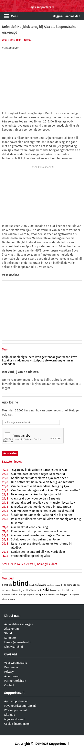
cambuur (50, 585)
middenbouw (23, 360)
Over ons (10, 654)
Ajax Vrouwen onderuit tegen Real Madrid (38, 474)
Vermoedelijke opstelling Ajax (30, 556)
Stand (8, 633)
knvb (74, 357)
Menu (14, 16)
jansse (33, 590)
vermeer (67, 360)
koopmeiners (55, 590)
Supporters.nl (14, 693)
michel (14, 594)
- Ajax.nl (27, 40)
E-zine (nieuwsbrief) (17, 642)
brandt (31, 585)
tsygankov (65, 594)
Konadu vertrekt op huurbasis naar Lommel (39, 531)
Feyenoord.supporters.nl (20, 706)
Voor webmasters (15, 663)
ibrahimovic (16, 590)
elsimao (77, 585)
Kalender (10, 638)
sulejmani (51, 595)
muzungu (22, 594)
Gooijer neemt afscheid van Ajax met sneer (39, 478)
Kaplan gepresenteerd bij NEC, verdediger (38, 552)
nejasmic (30, 595)
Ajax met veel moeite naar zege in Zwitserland (41, 535)
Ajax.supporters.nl (16, 701)
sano (36, 595)
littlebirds (70, 590)
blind (21, 583)
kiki (45, 589)
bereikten (35, 357)
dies (63, 584)
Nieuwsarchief (13, 647)
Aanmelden (11, 624)
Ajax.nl (16, 274)
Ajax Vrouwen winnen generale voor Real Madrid (42, 511)
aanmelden (72, 16)
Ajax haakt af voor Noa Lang (29, 527)
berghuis (7, 584)
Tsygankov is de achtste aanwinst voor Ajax (39, 470)
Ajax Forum (11, 629)
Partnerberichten (15, 681)
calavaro (40, 585)
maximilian (6, 595)
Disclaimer (11, 667)
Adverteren (11, 676)
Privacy (9, 672)
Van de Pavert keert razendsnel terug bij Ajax (40, 486)
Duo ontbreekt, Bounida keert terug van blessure (42, 482)
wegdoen (75, 595)
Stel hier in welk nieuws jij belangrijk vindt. (30, 564)
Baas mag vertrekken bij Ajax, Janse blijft (37, 494)
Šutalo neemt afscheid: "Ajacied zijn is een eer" (42, 515)
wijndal (4, 599)
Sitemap (9, 715)
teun (57, 595)
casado (57, 585)
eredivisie (6, 590)
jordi (39, 590)
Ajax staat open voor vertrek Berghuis (35, 498)
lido (63, 590)
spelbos (43, 594)
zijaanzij (11, 599)
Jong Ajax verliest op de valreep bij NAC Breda (41, 507)
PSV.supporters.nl (15, 710)
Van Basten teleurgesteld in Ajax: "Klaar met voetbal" (46, 490)
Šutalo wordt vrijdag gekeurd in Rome (35, 539)
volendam (8, 364)
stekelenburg (53, 360)
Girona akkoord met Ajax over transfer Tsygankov (43, 502)
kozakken (8, 360)
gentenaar (48, 357)
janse (26, 589)
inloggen (57, 16)
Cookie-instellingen (17, 724)
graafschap (63, 357)
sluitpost (38, 360)
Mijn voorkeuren (14, 719)
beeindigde (20, 357)
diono (69, 585)
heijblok (7, 357)
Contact (9, 685)
